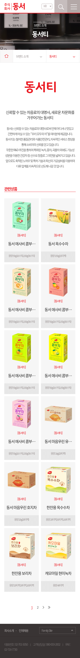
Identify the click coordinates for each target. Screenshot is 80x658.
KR (45, 6)
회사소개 (9, 630)
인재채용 (23, 630)
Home (6, 56)
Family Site (47, 630)
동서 (14, 6)
